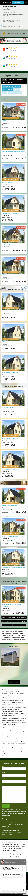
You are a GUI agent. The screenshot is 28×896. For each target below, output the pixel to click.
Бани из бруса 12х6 (7, 625)
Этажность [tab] (19, 79)
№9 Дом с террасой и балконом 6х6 (12, 244)
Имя (3, 766)
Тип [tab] (5, 79)
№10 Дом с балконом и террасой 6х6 (13, 275)
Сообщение (4, 785)
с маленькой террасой (8, 86)
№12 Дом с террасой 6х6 (9, 407)
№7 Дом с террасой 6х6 (9, 182)
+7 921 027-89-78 (6, 2)
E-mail (3, 778)
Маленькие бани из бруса (19, 625)
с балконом (17, 86)
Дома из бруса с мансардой (8, 617)
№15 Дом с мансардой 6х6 (10, 438)
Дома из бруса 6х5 (6, 621)
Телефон (4, 772)
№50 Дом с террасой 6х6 (9, 121)
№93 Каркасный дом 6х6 (9, 505)
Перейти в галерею (14, 682)
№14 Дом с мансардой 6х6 (10, 372)
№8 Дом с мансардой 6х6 (9, 213)
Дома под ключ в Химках (16, 34)
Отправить (5, 806)
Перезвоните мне (18, 2)
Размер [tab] (11, 79)
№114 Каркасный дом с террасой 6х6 (13, 536)
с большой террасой (7, 89)
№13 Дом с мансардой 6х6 (10, 342)
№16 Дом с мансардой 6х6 (10, 469)
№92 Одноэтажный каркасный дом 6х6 (13, 151)
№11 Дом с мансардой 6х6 (10, 311)
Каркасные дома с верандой (19, 621)
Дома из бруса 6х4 (21, 617)
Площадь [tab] (7, 82)
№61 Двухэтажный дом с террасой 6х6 (13, 567)
